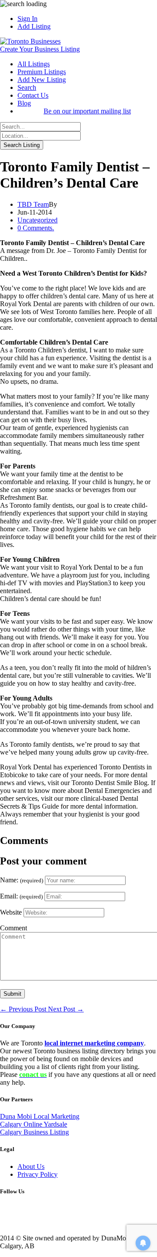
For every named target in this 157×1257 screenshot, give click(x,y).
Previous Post (24, 1009)
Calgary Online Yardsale (33, 1124)
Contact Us (32, 95)
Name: (21, 880)
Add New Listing (41, 79)
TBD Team (33, 204)
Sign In (27, 18)
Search (26, 87)
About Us (30, 1166)
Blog (24, 103)
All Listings (33, 64)
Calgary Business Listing (34, 1132)
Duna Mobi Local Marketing (39, 1116)
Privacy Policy (37, 1174)
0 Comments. (35, 228)
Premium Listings (41, 71)
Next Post (66, 1009)
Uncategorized (37, 220)
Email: (21, 896)
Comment (13, 928)
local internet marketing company (94, 1043)
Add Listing (34, 26)
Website (11, 912)
